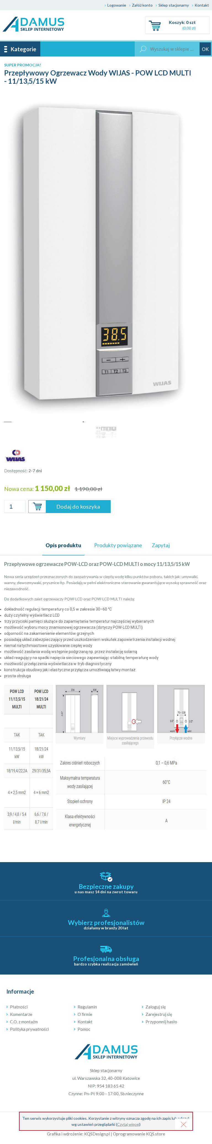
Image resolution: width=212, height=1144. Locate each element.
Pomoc (84, 1029)
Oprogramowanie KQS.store (139, 1133)
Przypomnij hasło (161, 1021)
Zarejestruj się (158, 1014)
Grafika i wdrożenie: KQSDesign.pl (78, 1133)
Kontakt (202, 5)
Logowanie (116, 5)
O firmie (85, 1014)
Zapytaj (161, 545)
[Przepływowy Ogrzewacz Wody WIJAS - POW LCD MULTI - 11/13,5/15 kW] (106, 96)
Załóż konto (142, 5)
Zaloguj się (155, 1006)
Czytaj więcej (128, 1124)
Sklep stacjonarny (173, 5)
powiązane (118, 545)
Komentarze (21, 1014)
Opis (63, 545)
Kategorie (23, 49)
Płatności (19, 1006)
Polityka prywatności (29, 1029)
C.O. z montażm (24, 1021)
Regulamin (87, 1006)
